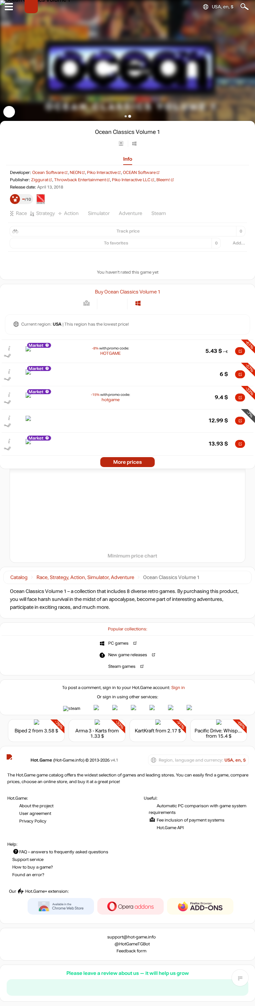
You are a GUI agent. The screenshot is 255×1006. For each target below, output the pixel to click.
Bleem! (163, 180)
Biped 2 (23, 730)
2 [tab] (129, 116)
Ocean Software (48, 172)
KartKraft (144, 730)
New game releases (127, 655)
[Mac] (149, 303)
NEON (75, 172)
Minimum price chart (132, 555)
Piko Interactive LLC (131, 180)
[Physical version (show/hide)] (118, 303)
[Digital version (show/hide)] (107, 303)
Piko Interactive (102, 172)
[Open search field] (244, 7)
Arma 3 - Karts (91, 730)
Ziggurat (39, 180)
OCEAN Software (139, 172)
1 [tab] (125, 116)
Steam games (121, 666)
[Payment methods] (86, 303)
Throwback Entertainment (80, 180)
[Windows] (138, 303)
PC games (118, 643)
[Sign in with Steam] (71, 708)
